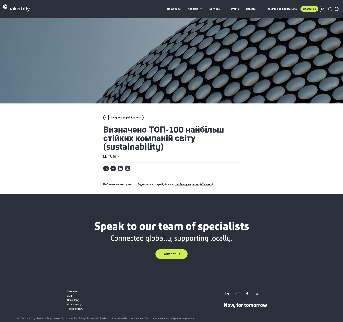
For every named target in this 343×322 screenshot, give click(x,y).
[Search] (330, 9)
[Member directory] (336, 9)
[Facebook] (247, 293)
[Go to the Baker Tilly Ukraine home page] (16, 9)
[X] (257, 293)
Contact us (309, 8)
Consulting (73, 300)
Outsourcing (74, 304)
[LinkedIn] (227, 293)
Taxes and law (75, 308)
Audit (70, 295)
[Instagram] (237, 293)
